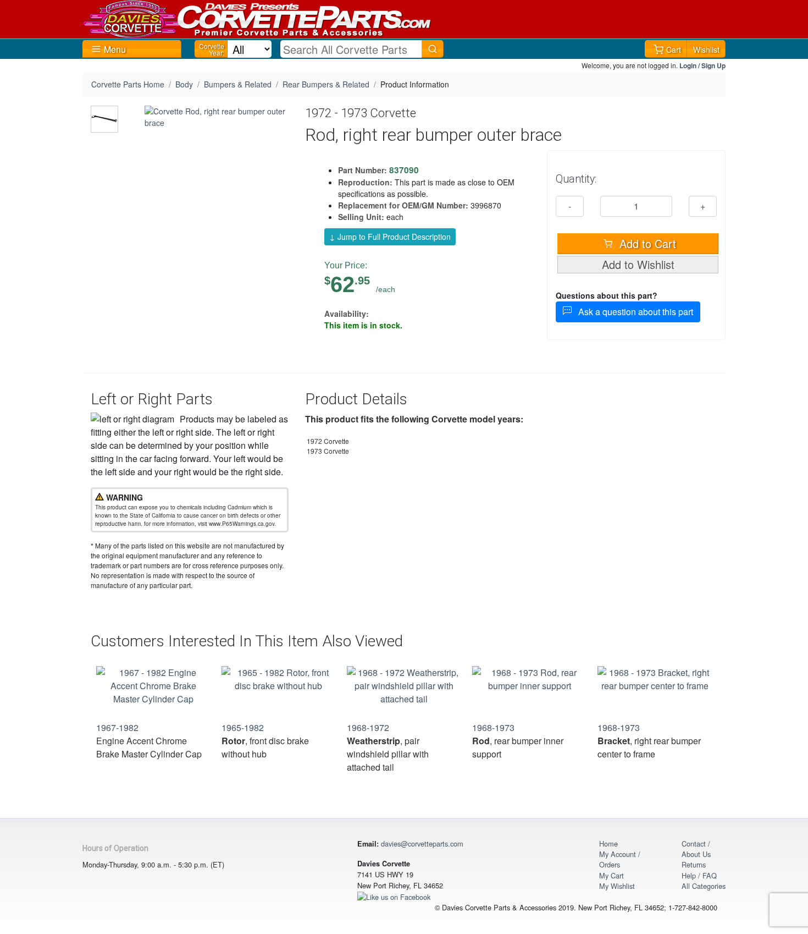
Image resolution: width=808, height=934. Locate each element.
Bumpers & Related (238, 84)
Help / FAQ (699, 875)
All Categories (704, 886)
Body (184, 84)
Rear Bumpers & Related (326, 84)
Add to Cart (646, 243)
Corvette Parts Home (127, 84)
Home (608, 843)
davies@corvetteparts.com (422, 843)
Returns (694, 864)
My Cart (611, 875)
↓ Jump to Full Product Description (390, 236)
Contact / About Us (696, 848)
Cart (673, 49)
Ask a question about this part (632, 311)
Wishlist (706, 49)
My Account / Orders (619, 859)
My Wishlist (617, 886)
